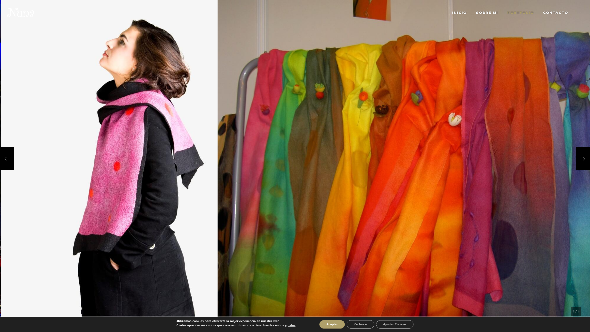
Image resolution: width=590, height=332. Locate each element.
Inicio (459, 12)
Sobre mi (487, 12)
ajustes (290, 325)
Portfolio (520, 12)
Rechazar (360, 324)
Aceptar (332, 324)
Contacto (555, 12)
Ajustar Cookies (395, 324)
